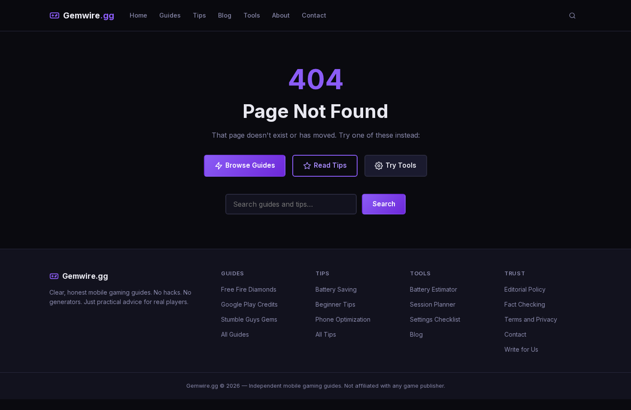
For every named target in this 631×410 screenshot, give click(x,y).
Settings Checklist (435, 319)
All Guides (235, 334)
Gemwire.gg (85, 275)
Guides (170, 15)
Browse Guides (250, 165)
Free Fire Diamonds (248, 289)
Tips (199, 15)
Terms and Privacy (530, 319)
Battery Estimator (433, 289)
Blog (224, 15)
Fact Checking (524, 304)
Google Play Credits (249, 304)
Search (384, 204)
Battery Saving (336, 289)
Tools (251, 15)
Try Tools (400, 165)
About (281, 15)
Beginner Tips (335, 304)
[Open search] (572, 15)
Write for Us (521, 349)
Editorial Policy (525, 289)
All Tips (326, 334)
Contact (314, 15)
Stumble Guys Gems (249, 319)
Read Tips (330, 165)
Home (138, 15)
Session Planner (432, 304)
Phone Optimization (343, 319)
